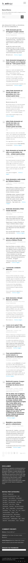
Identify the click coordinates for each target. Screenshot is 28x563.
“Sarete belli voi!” (11, 532)
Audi (18, 496)
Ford (19, 510)
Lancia (17, 512)
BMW (4, 508)
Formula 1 (23, 510)
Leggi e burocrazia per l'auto (8, 514)
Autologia (20, 271)
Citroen (7, 508)
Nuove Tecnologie (16, 391)
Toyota (17, 520)
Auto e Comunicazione (12, 500)
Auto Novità (11, 506)
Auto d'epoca (22, 155)
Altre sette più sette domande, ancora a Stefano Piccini (16, 239)
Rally (10, 99)
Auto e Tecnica (12, 504)
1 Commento (15, 33)
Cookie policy (22, 558)
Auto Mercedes (5, 506)
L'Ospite (12, 512)
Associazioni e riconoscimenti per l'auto (9, 496)
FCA (10, 510)
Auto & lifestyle (20, 65)
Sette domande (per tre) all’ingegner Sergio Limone (15, 31)
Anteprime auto (10, 494)
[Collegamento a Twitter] (18, 561)
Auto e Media (20, 97)
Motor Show (13, 516)
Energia (14, 390)
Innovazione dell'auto (6, 512)
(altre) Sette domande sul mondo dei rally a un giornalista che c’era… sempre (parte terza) (14, 93)
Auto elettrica (5, 502)
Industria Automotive (19, 390)
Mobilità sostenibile (9, 391)
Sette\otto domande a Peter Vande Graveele (15, 210)
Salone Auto (5, 520)
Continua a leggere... (18, 55)
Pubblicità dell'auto (14, 35)
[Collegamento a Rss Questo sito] (23, 561)
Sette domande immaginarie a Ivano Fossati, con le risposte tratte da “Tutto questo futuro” (16, 62)
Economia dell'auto (9, 390)
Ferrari (13, 510)
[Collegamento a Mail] (25, 561)
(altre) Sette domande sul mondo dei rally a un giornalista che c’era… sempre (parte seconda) (14, 124)
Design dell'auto (12, 508)
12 (8, 453)
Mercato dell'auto (14, 332)
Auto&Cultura (5, 498)
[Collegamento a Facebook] (16, 561)
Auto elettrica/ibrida (12, 502)
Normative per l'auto (6, 518)
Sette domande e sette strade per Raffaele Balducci (15, 180)
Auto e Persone (21, 33)
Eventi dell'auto (5, 510)
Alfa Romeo (5, 494)
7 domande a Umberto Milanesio (13, 268)
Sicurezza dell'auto (11, 520)
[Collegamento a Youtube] (20, 561)
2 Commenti (14, 65)
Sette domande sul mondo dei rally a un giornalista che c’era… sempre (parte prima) (16, 152)
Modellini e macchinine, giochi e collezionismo (14, 423)
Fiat (16, 510)
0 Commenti (14, 97)
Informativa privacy (15, 558)
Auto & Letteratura (12, 498)
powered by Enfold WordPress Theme (8, 559)
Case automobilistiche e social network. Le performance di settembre (14, 355)
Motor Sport (8, 35)
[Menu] (24, 3)
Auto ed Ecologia (21, 500)
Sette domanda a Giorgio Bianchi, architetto (14, 299)
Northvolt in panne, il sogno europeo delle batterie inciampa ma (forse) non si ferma (15, 384)
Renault (23, 518)
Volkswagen (22, 520)
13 (11, 453)
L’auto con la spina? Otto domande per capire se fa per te (15, 327)
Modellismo (8, 427)
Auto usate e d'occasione (19, 506)
